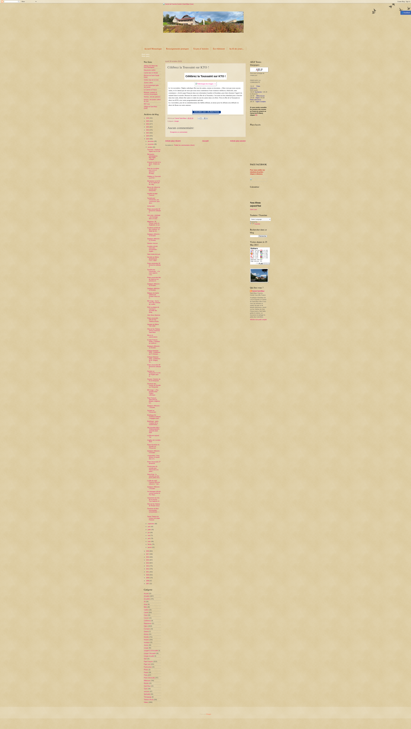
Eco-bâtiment (219, 48)
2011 (148, 572)
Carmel (146, 612)
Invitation (147, 642)
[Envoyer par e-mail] (199, 118)
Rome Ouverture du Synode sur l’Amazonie (153, 446)
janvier (150, 547)
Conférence (147, 620)
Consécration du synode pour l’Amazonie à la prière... (152, 469)
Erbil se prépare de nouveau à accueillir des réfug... (153, 309)
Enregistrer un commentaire (178, 132)
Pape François (148, 661)
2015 (148, 560)
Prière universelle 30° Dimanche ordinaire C (154, 210)
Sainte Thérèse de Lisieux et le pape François (153, 518)
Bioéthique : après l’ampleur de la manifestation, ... (153, 422)
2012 (148, 569)
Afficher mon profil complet (258, 319)
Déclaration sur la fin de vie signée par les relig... (153, 182)
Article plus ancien (238, 141)
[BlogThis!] (201, 118)
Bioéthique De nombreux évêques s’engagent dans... (154, 416)
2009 (148, 578)
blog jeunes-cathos (150, 70)
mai (149, 535)
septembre (151, 523)
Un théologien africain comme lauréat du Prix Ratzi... (154, 493)
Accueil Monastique (153, 48)
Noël (145, 659)
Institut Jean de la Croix (151, 80)
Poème (146, 672)
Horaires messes (152, 243)
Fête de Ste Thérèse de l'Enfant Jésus (153, 504)
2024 (148, 124)
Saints (146, 689)
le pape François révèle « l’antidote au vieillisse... (153, 341)
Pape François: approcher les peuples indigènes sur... (153, 400)
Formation (147, 629)
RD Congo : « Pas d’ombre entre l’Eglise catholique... (153, 392)
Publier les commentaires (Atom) (184, 145)
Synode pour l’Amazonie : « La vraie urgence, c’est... (153, 272)
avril (149, 538)
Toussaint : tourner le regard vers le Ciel (153, 150)
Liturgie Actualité (151, 650)
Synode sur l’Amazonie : (152, 411)
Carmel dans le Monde (151, 73)
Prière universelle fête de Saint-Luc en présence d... (154, 279)
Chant (145, 615)
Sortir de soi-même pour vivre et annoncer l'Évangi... (153, 171)
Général (146, 631)
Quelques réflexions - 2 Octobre (153, 487)
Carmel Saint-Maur (258, 291)
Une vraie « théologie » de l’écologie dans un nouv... (153, 216)
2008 (148, 581)
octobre (150, 147)
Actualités (147, 599)
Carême (146, 610)
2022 (148, 130)
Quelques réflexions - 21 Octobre (153, 239)
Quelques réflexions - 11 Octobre (153, 347)
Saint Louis (253, 209)
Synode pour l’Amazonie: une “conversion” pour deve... (153, 200)
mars (149, 541)
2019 (148, 139)
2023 (148, 127)
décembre (151, 141)
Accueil (205, 141)
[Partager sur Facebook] (205, 118)
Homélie (146, 637)
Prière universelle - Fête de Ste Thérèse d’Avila (153, 319)
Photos (146, 669)
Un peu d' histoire (201, 48)
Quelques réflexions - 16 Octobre (153, 284)
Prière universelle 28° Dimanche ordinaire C (154, 366)
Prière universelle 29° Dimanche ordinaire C (154, 265)
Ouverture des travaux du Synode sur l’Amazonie (154, 385)
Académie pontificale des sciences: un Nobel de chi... (153, 229)
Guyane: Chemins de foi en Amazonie (153, 380)
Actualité (146, 596)
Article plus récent (173, 141)
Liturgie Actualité (149, 656)
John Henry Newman (153, 315)
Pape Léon (147, 664)
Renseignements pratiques (177, 48)
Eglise (146, 626)
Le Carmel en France (150, 90)
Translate (257, 224)
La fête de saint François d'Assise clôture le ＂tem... (153, 482)
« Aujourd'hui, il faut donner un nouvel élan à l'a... (153, 457)
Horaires (146, 639)
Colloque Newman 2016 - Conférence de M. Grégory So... (153, 359)
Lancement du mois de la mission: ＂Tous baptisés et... (153, 499)
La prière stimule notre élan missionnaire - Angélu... (152, 248)
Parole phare (148, 667)
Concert (146, 618)
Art (145, 601)
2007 (148, 583)
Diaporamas (147, 623)
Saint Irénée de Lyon (153, 254)
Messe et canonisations (152, 336)
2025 (148, 121)
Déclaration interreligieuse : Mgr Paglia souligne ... (152, 156)
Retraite (146, 683)
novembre (151, 144)
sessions (146, 691)
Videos (146, 702)
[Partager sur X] (203, 118)
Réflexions (147, 680)
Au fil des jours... (236, 48)
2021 (148, 133)
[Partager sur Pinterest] (207, 118)
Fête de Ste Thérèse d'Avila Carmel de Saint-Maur (153, 330)
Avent (145, 604)
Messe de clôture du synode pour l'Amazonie (153, 188)
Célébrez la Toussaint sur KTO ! (154, 177)
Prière (145, 675)
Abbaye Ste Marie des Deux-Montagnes (151, 66)
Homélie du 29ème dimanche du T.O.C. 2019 (153, 258)
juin (149, 532)
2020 (148, 136)
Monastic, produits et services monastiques (150, 93)
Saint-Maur (147, 686)
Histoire (146, 634)
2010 (148, 575)
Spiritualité (147, 694)
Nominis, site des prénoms (152, 97)
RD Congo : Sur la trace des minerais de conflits (153, 302)
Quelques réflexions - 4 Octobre (153, 451)
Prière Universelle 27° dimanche (154, 462)
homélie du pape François (152, 194)
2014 (148, 563)
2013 (148, 566)
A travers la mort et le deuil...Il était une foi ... (154, 163)
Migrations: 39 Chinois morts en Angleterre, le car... (154, 223)
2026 (148, 118)
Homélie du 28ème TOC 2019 (153, 325)
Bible (145, 607)
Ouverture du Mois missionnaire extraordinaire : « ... (153, 511)
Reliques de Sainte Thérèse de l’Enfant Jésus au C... (153, 295)
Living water (151, 206)
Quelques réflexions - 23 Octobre (153, 235)
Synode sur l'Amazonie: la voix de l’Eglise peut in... (154, 373)
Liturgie (176, 121)
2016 (148, 557)
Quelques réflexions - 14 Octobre (153, 289)
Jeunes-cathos (148, 82)
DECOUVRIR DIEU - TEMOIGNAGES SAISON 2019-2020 (153, 430)
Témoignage (147, 697)
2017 (148, 554)
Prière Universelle (149, 678)
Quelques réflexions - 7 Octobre (153, 406)
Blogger (208, 714)
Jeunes (146, 645)
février (150, 544)
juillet (149, 529)
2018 (148, 551)
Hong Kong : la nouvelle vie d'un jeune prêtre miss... (154, 476)
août (149, 526)
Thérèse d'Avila (148, 699)
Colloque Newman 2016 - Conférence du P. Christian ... (153, 352)
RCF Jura (147, 104)
